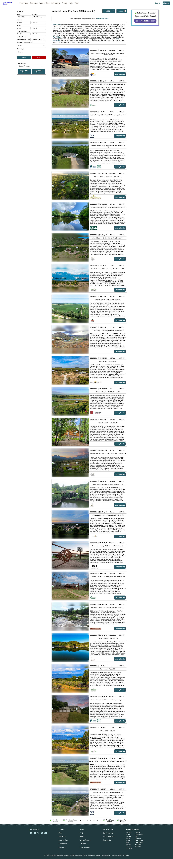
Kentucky (128, 844)
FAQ (81, 833)
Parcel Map (24, 3)
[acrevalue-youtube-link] (45, 833)
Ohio (136, 836)
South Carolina (139, 840)
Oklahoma (138, 838)
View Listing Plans (102, 18)
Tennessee (138, 844)
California (129, 832)
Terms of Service (89, 855)
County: (34, 14)
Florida (128, 834)
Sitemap (83, 844)
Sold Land (33, 3)
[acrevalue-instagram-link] (42, 833)
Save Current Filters (24, 71)
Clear (38, 57)
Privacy (98, 855)
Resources (62, 847)
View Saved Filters (38, 71)
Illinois (128, 838)
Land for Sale (44, 3)
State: (19, 14)
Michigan (128, 846)
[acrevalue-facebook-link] (35, 833)
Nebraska (137, 832)
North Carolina (139, 834)
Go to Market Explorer (145, 21)
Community (55, 3)
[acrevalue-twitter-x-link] (38, 833)
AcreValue (57, 25)
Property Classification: (25, 42)
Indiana (128, 840)
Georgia (128, 836)
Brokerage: (20, 49)
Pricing (64, 3)
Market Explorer (85, 840)
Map (60, 833)
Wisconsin (138, 846)
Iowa (127, 842)
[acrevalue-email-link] (31, 833)
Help (70, 3)
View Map (120, 11)
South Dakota (139, 842)
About (82, 829)
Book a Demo (85, 847)
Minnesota (129, 848)
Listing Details (120, 74)
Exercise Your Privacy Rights (120, 855)
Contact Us (107, 840)
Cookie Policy (106, 855)
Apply (24, 57)
